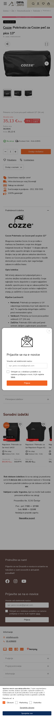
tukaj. (13, 377)
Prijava (27, 383)
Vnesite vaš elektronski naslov (19, 361)
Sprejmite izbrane (27, 707)
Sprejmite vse (27, 713)
